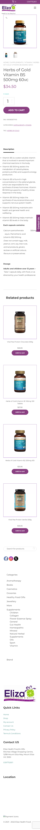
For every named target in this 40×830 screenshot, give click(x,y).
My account (8, 722)
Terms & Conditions (12, 733)
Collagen (14, 615)
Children (14, 612)
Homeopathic (17, 628)
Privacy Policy (9, 730)
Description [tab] (8, 149)
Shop (5, 718)
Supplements (16, 62)
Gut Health (15, 625)
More (9, 605)
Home (6, 62)
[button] (6, 17)
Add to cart (16, 110)
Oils (12, 640)
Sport (12, 643)
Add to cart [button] (20, 353)
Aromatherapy (14, 581)
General (14, 621)
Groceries (11, 593)
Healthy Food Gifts (16, 597)
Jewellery (11, 601)
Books (10, 585)
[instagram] (24, 1)
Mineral (13, 631)
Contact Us (8, 726)
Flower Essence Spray (20, 618)
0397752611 (32, 2)
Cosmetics (12, 589)
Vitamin (28, 62)
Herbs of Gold (13, 130)
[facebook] (20, 1)
